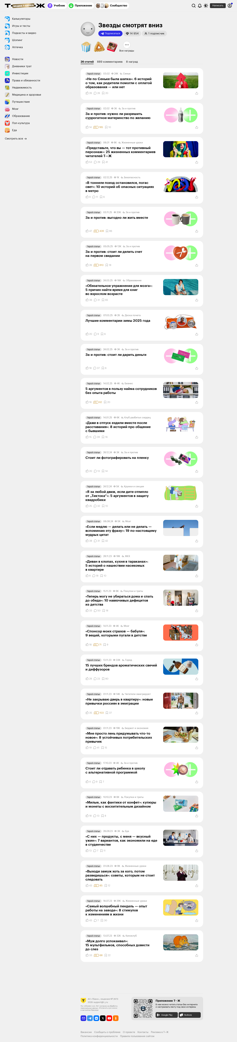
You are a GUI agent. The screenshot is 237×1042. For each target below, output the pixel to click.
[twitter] (103, 1018)
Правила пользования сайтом (137, 1036)
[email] (83, 1018)
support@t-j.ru (101, 1002)
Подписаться (112, 33)
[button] (132, 33)
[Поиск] (193, 5)
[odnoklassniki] (115, 1018)
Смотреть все (14, 138)
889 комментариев (110, 61)
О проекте (129, 1032)
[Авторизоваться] (229, 5)
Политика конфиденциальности (99, 1036)
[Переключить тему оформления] (205, 5)
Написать (217, 5)
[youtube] (109, 1018)
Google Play (167, 1015)
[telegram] (90, 1018)
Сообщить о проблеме (107, 1032)
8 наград (132, 61)
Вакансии (86, 1032)
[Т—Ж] (25, 6)
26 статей (87, 61)
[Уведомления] (199, 5)
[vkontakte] (96, 1018)
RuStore (188, 1015)
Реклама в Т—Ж (159, 1032)
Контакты (143, 1032)
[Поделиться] (196, 93)
